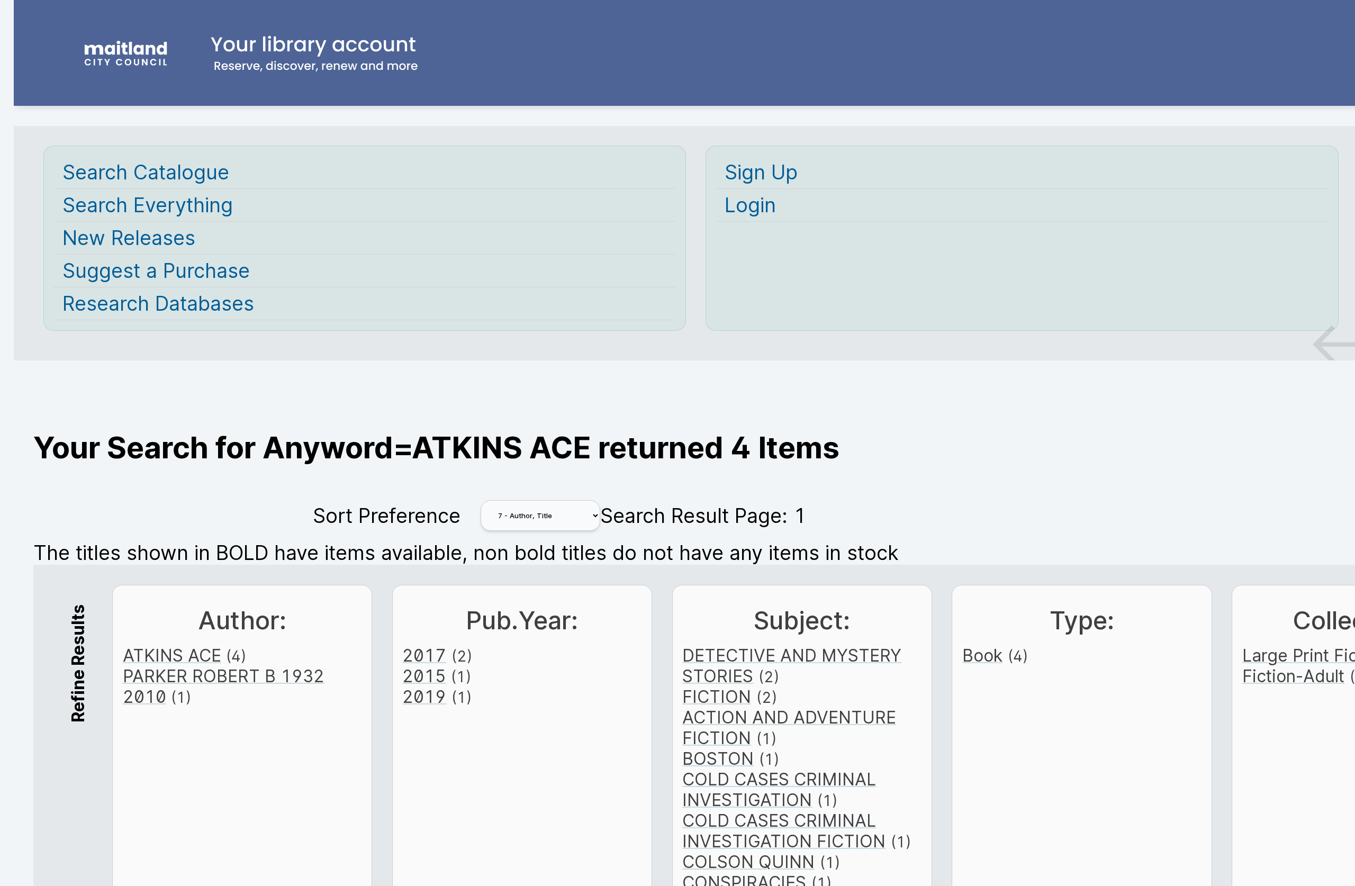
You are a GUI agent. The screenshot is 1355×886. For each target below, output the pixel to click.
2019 (424, 696)
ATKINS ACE (172, 655)
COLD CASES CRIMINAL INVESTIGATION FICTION (784, 831)
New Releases (128, 238)
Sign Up (761, 172)
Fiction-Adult (1293, 676)
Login (750, 205)
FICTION (716, 696)
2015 (424, 676)
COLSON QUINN (748, 862)
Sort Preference (386, 516)
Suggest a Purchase (156, 271)
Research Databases (158, 303)
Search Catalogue (145, 172)
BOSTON (718, 758)
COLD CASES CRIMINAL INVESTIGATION (779, 789)
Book (982, 655)
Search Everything (147, 205)
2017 (424, 655)
